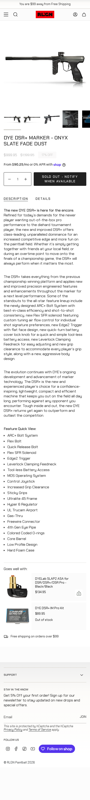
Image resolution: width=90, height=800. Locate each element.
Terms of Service (40, 730)
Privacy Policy (13, 730)
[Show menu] (6, 14)
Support (10, 675)
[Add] (79, 593)
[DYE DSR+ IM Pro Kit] (17, 616)
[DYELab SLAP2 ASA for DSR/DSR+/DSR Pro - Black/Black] (17, 587)
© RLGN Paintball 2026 (19, 762)
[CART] (84, 14)
